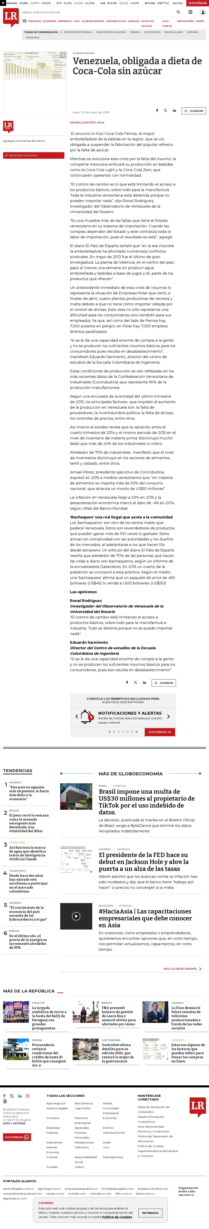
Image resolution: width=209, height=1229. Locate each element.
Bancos (107, 1002)
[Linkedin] (174, 111)
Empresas (53, 1127)
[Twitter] (165, 111)
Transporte (17, 870)
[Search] (178, 12)
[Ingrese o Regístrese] (203, 12)
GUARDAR (196, 110)
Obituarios (82, 1147)
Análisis (107, 1103)
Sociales (52, 1166)
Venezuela (33, 37)
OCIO (76, 21)
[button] (75, 717)
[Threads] (6, 1102)
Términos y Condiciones (153, 1131)
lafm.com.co (123, 1193)
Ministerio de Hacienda (111, 32)
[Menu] (25, 21)
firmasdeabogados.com (118, 1188)
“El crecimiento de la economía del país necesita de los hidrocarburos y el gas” (28, 913)
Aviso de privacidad (151, 1126)
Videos (79, 1166)
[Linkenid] (21, 1096)
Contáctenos (146, 1121)
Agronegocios (56, 1103)
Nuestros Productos (151, 1116)
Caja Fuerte (82, 1108)
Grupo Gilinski (174, 32)
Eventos (108, 1127)
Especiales (82, 1127)
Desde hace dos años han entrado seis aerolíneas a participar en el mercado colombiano (28, 883)
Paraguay (38, 1002)
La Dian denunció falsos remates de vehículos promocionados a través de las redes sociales (186, 1018)
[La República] (11, 24)
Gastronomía (111, 1040)
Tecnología (17, 842)
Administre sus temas (22, 155)
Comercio (178, 1040)
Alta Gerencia (84, 1103)
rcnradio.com (77, 1193)
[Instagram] (29, 1096)
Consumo (53, 1118)
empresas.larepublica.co (81, 1188)
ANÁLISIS (133, 21)
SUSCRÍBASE (197, 3)
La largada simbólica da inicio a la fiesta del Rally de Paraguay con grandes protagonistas (49, 1018)
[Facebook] (157, 111)
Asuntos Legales (57, 1108)
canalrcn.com (55, 1193)
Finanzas (52, 1132)
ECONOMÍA (50, 21)
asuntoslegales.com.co (18, 1188)
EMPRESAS (65, 21)
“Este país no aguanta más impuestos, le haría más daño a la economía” (29, 793)
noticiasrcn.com (100, 1193)
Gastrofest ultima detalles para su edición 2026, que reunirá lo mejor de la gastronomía (118, 1053)
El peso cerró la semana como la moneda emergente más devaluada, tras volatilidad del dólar (29, 823)
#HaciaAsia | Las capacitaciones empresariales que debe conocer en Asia (145, 918)
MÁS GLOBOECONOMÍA (180, 968)
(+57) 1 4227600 (14, 1123)
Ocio (106, 1147)
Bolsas (14, 810)
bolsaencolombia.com (153, 1188)
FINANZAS (34, 21)
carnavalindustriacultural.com (22, 1193)
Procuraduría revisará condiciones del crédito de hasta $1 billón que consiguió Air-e (49, 1055)
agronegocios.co (49, 1188)
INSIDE (200, 21)
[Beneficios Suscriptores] (190, 12)
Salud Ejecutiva (113, 1157)
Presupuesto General (78, 32)
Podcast (52, 1157)
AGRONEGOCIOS (116, 21)
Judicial (37, 1040)
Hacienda (15, 782)
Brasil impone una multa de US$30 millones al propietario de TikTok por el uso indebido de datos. (147, 802)
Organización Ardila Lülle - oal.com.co (188, 1191)
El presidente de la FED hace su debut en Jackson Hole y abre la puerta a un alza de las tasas (144, 862)
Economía (109, 1118)
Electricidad (152, 32)
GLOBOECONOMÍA (93, 21)
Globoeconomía (114, 1132)
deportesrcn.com (15, 1198)
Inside (107, 1142)
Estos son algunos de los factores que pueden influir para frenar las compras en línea (188, 1053)
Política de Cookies (117, 1217)
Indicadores (54, 1142)
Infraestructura (84, 1142)
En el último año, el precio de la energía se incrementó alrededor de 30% (28, 942)
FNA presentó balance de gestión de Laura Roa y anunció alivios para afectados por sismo (119, 1016)
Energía (135, 32)
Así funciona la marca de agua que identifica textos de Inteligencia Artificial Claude (27, 853)
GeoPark (192, 32)
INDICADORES (185, 21)
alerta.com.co (145, 1193)
